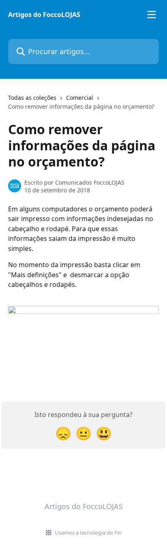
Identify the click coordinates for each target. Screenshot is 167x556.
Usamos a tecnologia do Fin (88, 532)
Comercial (79, 97)
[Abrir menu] (151, 14)
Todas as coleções (32, 97)
